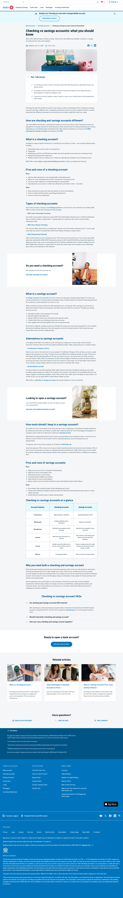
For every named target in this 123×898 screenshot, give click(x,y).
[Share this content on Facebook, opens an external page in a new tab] (88, 46)
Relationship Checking (37, 234)
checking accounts (55, 208)
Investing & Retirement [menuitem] (62, 7)
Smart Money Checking (37, 225)
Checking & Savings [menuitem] (21, 7)
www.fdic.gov (70, 610)
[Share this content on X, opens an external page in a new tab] (92, 46)
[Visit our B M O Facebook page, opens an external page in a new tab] (110, 816)
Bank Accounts (30, 26)
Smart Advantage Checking (39, 213)
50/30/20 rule (66, 444)
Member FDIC (86, 845)
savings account (33, 298)
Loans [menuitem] (42, 7)
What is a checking (20, 685)
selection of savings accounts (45, 380)
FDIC (61, 131)
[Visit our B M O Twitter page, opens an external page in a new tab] (105, 816)
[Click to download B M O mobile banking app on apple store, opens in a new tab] (112, 804)
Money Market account (36, 366)
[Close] (115, 14)
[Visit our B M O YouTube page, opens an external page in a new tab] (101, 816)
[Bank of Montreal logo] (8, 7)
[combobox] (14, 2)
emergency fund (65, 433)
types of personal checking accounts (51, 161)
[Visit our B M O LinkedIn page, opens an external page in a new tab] (115, 816)
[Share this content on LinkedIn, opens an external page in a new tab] (95, 46)
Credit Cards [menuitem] (34, 7)
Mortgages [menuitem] (49, 7)
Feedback (96, 832)
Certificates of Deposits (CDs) (38, 348)
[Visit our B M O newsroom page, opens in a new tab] (119, 816)
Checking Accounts (43, 26)
